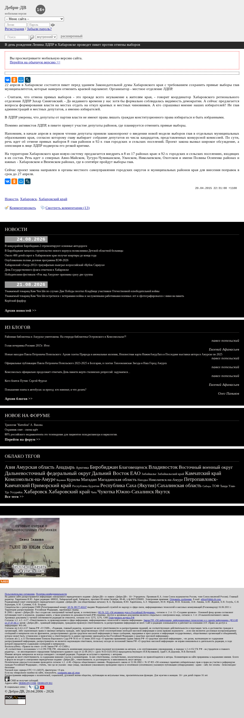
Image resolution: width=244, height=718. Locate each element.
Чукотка (106, 491)
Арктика (82, 467)
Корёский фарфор (15, 300)
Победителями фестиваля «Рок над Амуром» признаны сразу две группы (49, 274)
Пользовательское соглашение (20, 594)
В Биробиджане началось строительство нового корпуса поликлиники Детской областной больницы (64, 250)
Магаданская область (117, 479)
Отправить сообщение (181, 599)
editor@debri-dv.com (211, 599)
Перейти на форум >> (23, 439)
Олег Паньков (228, 393)
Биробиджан (104, 467)
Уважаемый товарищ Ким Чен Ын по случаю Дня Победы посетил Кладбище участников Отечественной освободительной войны (82, 291)
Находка (142, 480)
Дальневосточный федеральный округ (48, 473)
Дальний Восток (110, 473)
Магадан (89, 479)
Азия (10, 467)
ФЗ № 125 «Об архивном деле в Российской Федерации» (126, 612)
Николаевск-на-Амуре (166, 480)
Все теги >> (14, 497)
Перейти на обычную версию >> (35, 62)
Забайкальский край (171, 474)
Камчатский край (203, 473)
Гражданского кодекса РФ (121, 617)
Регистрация (14, 29)
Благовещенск (133, 467)
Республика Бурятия (85, 486)
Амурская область (35, 467)
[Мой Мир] (21, 80)
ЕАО (135, 473)
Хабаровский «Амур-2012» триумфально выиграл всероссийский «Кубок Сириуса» (55, 265)
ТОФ (215, 486)
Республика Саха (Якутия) (128, 485)
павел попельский (225, 340)
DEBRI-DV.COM (27, 683)
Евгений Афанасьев (224, 349)
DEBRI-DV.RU (44, 683)
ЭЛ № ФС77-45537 (77, 607)
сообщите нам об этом (68, 672)
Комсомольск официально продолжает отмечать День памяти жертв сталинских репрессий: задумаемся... (67, 372)
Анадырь (65, 467)
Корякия (61, 480)
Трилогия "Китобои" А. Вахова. (24, 425)
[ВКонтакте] (7, 80)
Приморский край (51, 485)
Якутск (162, 491)
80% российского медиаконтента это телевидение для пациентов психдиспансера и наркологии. (61, 434)
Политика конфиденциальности (51, 594)
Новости (11, 199)
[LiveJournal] (27, 80)
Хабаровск (28, 199)
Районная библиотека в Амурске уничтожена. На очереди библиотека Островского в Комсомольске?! (65, 336)
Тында (224, 486)
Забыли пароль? (39, 29)
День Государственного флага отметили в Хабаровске (37, 269)
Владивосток (163, 467)
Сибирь (207, 486)
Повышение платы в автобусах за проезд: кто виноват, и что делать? (45, 389)
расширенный (71, 36)
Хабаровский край (53, 199)
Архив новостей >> (20, 310)
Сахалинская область (179, 485)
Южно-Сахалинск (135, 491)
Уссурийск (16, 492)
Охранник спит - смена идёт (21, 429)
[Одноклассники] (14, 80)
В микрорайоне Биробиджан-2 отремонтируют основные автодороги (46, 246)
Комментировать (23, 208)
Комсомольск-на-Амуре (30, 479)
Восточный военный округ (206, 467)
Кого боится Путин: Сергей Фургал (26, 380)
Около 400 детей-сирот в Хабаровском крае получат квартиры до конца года (50, 255)
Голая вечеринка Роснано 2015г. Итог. (27, 345)
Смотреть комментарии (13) (68, 208)
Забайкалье (149, 474)
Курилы (73, 479)
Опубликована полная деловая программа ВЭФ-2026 (36, 260)
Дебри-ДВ (15, 7)
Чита (94, 492)
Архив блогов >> (19, 399)
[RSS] (4, 582)
